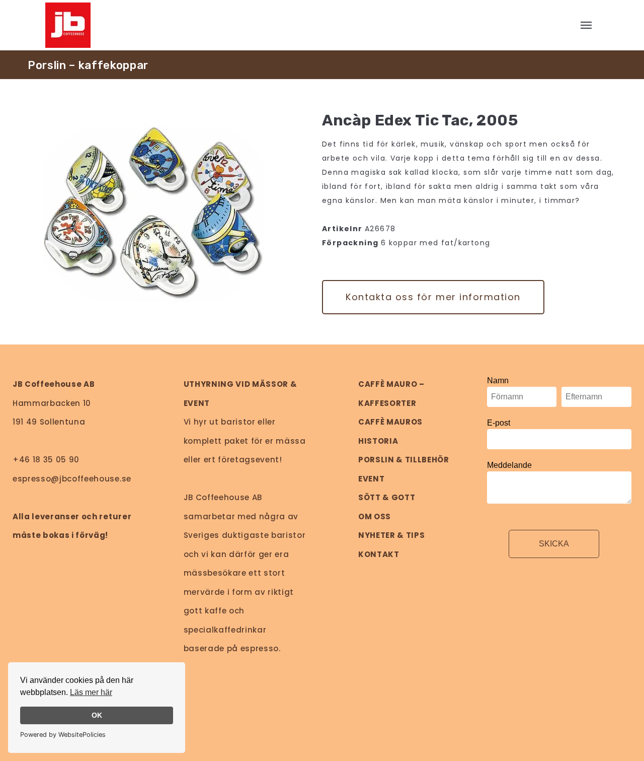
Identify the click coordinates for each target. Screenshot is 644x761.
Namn (498, 380)
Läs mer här (91, 692)
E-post (498, 423)
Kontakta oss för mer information (433, 297)
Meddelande (509, 465)
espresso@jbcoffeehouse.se (72, 478)
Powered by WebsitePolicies (63, 734)
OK (97, 715)
